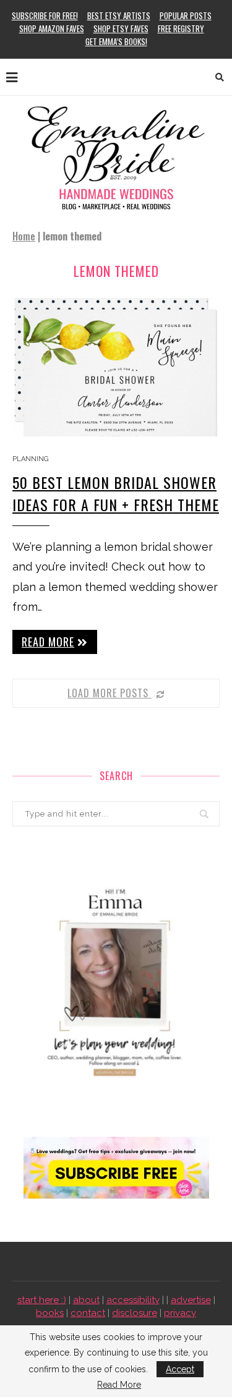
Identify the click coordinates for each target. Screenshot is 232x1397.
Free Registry (181, 28)
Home (23, 236)
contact (88, 1312)
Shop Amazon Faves (51, 28)
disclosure (134, 1312)
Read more (48, 642)
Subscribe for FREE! (45, 15)
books (50, 1312)
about (86, 1300)
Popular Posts (186, 15)
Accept (180, 1369)
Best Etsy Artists (118, 15)
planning (30, 459)
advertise (191, 1300)
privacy (180, 1312)
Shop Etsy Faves (120, 28)
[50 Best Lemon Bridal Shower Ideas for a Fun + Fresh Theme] (116, 367)
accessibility (133, 1300)
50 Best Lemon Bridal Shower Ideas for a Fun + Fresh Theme (115, 493)
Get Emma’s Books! (116, 41)
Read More (119, 1384)
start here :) (41, 1300)
